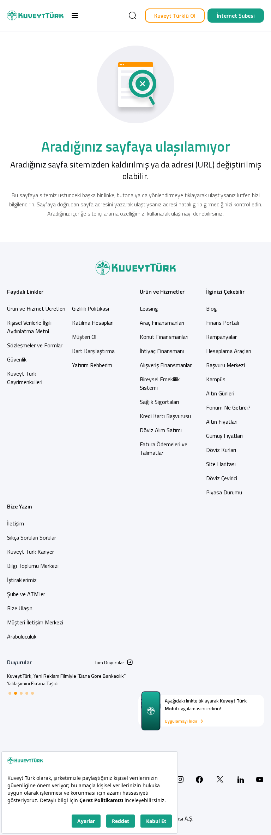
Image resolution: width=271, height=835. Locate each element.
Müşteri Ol (84, 337)
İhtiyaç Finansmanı (162, 351)
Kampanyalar (221, 337)
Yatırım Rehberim (92, 365)
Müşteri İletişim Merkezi (35, 622)
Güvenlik (16, 359)
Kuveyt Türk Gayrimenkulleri (24, 377)
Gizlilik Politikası (90, 308)
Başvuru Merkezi (225, 365)
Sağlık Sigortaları (159, 402)
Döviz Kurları (221, 450)
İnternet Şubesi (236, 15)
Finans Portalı (222, 322)
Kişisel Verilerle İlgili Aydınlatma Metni (29, 326)
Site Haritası (221, 464)
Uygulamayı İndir (181, 721)
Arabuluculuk (21, 636)
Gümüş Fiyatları (224, 435)
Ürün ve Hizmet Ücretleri (36, 308)
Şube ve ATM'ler (26, 594)
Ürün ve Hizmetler (162, 291)
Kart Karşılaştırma (93, 351)
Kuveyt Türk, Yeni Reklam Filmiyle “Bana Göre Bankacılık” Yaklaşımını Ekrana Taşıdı (66, 679)
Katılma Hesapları (93, 322)
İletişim (15, 523)
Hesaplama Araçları (228, 351)
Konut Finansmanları (164, 337)
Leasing (149, 308)
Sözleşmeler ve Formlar (34, 345)
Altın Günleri (220, 393)
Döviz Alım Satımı (161, 430)
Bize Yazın (19, 506)
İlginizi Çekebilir (225, 291)
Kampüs (215, 379)
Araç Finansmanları (162, 322)
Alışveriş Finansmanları (166, 365)
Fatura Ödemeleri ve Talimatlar (163, 448)
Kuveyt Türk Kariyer (30, 551)
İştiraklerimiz (22, 580)
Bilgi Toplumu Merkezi (33, 565)
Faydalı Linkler (25, 291)
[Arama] (132, 15)
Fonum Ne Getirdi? (228, 407)
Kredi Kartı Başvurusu (165, 416)
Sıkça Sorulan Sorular (31, 537)
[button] (75, 15)
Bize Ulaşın (19, 608)
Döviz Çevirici (221, 478)
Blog (211, 308)
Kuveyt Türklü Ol (174, 15)
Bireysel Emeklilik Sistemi (160, 383)
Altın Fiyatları (221, 421)
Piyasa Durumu (224, 492)
